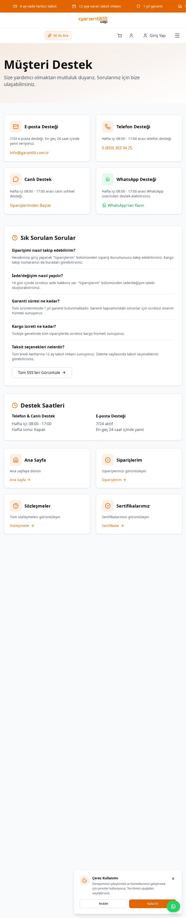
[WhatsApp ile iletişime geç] (173, 906)
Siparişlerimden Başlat (30, 205)
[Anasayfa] (93, 20)
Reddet (103, 904)
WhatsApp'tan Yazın (126, 205)
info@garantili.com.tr (29, 152)
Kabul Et (152, 904)
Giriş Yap (158, 35)
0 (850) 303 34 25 (117, 148)
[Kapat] (173, 879)
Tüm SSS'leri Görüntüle (39, 372)
